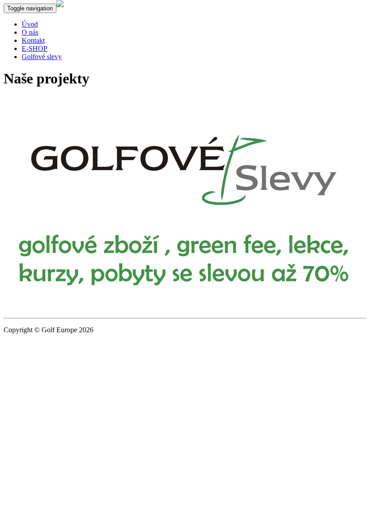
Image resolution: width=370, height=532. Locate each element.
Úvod (30, 24)
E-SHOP (34, 48)
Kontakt (33, 40)
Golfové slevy (42, 56)
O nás (30, 32)
